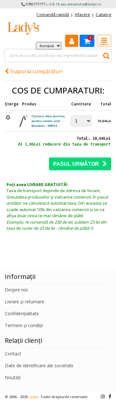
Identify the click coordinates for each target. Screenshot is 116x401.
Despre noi (16, 290)
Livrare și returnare (24, 302)
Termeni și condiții (24, 325)
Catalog (103, 14)
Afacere (82, 14)
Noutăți (13, 377)
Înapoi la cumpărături (36, 71)
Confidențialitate (22, 313)
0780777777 (35, 4)
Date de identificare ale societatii (39, 365)
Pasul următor (78, 164)
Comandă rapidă (52, 14)
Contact (13, 354)
